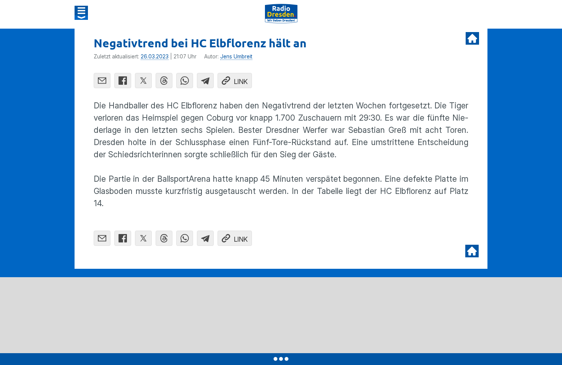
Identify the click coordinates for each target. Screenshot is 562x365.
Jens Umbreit (236, 56)
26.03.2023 (155, 56)
